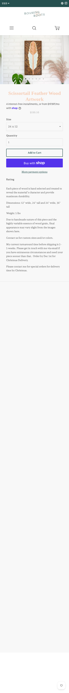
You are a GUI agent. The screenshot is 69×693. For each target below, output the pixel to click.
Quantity (11, 135)
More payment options (34, 171)
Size (8, 119)
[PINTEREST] (62, 3)
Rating (10, 179)
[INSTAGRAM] (65, 3)
